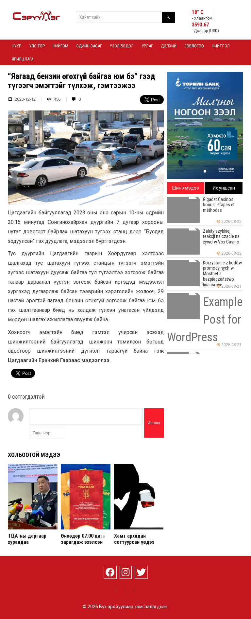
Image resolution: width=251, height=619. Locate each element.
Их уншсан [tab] (224, 188)
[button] (205, 171)
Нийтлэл (221, 45)
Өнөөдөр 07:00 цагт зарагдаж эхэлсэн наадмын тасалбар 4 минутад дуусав (85, 545)
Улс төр (37, 45)
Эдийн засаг (89, 45)
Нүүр (16, 45)
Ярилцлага (22, 59)
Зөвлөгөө (194, 45)
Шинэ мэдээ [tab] (185, 188)
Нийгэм (60, 45)
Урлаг (147, 45)
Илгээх (154, 422)
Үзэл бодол (122, 45)
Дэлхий (168, 45)
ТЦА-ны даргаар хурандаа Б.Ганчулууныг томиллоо (27, 545)
